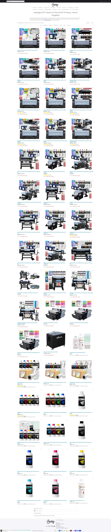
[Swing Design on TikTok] (52, 526)
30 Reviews (24, 112)
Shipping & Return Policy (60, 523)
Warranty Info (58, 524)
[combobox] (15, 1)
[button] (28, 1)
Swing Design (34, 530)
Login (102, 1)
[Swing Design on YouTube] (54, 526)
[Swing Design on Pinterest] (51, 526)
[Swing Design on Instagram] (49, 526)
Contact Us (57, 522)
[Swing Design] (55, 5)
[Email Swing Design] (46, 526)
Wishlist (105, 1)
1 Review (76, 235)
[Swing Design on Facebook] (48, 526)
